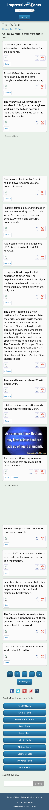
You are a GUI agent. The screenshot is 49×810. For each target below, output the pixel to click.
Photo (6, 478)
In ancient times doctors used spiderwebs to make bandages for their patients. (23, 48)
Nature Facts (24, 747)
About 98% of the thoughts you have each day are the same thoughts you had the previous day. (24, 77)
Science (7, 93)
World (6, 662)
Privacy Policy (27, 797)
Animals (7, 199)
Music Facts (25, 740)
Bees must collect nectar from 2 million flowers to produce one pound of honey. (22, 183)
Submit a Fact (27, 802)
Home (5, 29)
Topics (24, 18)
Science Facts (25, 754)
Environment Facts (24, 720)
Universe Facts (24, 761)
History (7, 64)
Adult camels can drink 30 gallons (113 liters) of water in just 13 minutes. (23, 247)
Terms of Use (13, 797)
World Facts (24, 768)
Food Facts (24, 726)
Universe (7, 421)
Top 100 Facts (16, 29)
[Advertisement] (24, 155)
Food (6, 129)
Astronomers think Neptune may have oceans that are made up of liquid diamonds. (22, 462)
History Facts (24, 733)
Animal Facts (24, 713)
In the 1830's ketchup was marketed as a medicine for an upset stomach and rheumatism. (24, 557)
